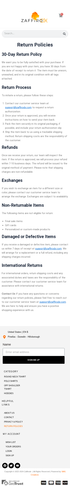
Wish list (11, 442)
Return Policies (13, 426)
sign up (10, 455)
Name (7, 344)
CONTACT (9, 417)
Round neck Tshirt (15, 376)
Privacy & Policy (13, 422)
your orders (13, 446)
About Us (9, 413)
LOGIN (9, 451)
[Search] (64, 34)
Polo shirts (11, 381)
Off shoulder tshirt (12, 387)
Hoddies (8, 393)
